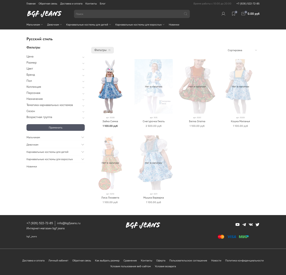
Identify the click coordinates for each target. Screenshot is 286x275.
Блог (103, 3)
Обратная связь (48, 3)
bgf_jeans (31, 236)
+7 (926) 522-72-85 (248, 3)
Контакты (91, 3)
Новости (216, 260)
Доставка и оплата (71, 3)
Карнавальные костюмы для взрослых (138, 24)
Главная (31, 3)
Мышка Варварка (153, 197)
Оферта (160, 260)
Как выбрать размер (107, 260)
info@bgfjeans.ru (68, 223)
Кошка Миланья (240, 121)
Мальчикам (33, 24)
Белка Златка (197, 121)
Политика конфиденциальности (244, 260)
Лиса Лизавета (110, 197)
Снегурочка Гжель (154, 121)
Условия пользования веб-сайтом (130, 266)
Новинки (174, 24)
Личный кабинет (58, 260)
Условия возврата (165, 266)
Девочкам (53, 24)
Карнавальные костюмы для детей (87, 24)
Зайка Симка (110, 121)
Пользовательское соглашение (188, 260)
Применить (55, 127)
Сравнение (130, 260)
